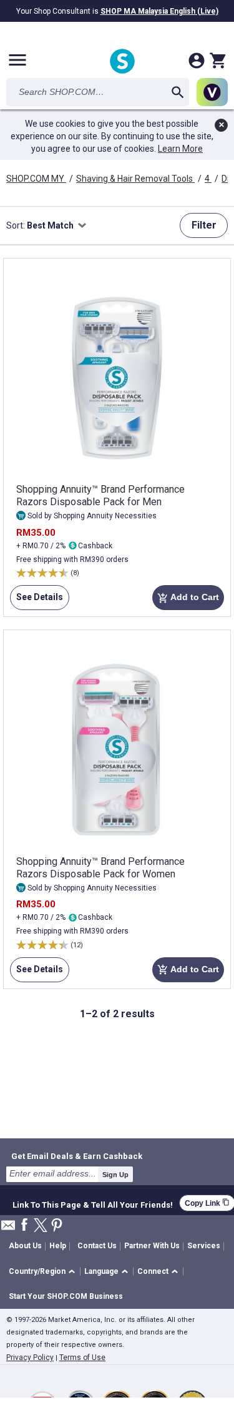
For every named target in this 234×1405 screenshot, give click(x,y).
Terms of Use (82, 1357)
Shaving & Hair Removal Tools (135, 179)
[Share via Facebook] (24, 1225)
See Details (36, 601)
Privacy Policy (30, 1357)
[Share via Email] (8, 1229)
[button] (43, 1271)
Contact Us (97, 1245)
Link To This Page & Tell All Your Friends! (92, 1203)
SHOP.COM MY (36, 179)
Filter (204, 225)
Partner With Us (152, 1245)
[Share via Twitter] (40, 1226)
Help (57, 1245)
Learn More (180, 149)
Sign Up (115, 1174)
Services (203, 1245)
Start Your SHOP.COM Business (66, 1296)
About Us (25, 1245)
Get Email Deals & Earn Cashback (76, 1155)
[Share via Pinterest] (57, 1226)
